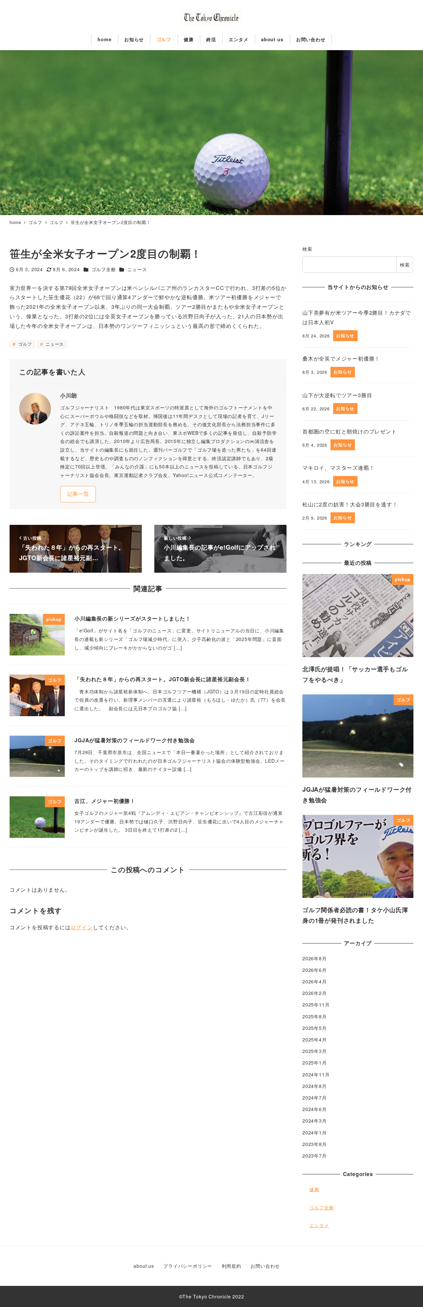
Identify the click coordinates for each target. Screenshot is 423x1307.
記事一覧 (78, 493)
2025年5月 (314, 1028)
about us (144, 1265)
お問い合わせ (265, 1265)
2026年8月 (314, 958)
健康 (314, 1189)
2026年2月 (314, 993)
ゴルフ (24, 344)
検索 (307, 248)
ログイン (82, 927)
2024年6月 (314, 1109)
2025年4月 (314, 1039)
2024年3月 (314, 1121)
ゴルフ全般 (104, 269)
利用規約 (231, 1265)
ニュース (137, 269)
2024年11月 (315, 1074)
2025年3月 (314, 1051)
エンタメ (319, 1225)
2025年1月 (314, 1063)
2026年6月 (314, 970)
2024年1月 (314, 1132)
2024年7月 (314, 1097)
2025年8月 (314, 1016)
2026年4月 (314, 981)
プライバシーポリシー (187, 1265)
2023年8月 (314, 1144)
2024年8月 (314, 1086)
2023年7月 (314, 1155)
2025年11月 (315, 1005)
